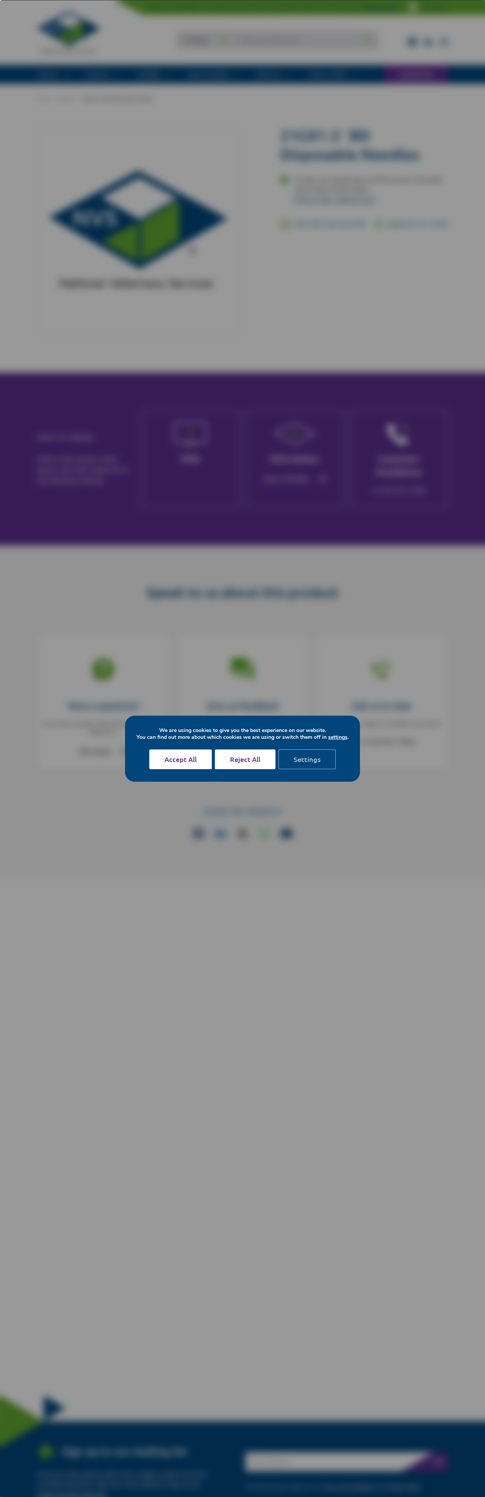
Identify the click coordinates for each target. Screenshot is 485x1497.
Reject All (245, 759)
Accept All (180, 759)
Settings (307, 759)
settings (337, 737)
